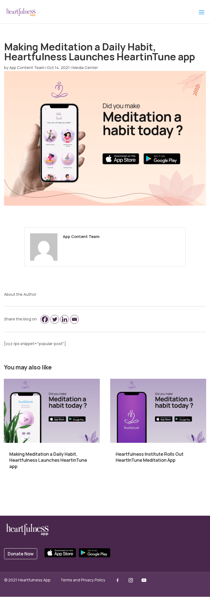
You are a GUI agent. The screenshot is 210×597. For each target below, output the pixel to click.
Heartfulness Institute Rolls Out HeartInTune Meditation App (149, 457)
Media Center (85, 67)
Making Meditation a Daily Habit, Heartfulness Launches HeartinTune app (48, 460)
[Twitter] (54, 319)
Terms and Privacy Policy (82, 579)
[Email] (74, 319)
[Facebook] (44, 319)
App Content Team (26, 67)
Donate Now (21, 554)
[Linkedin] (64, 319)
